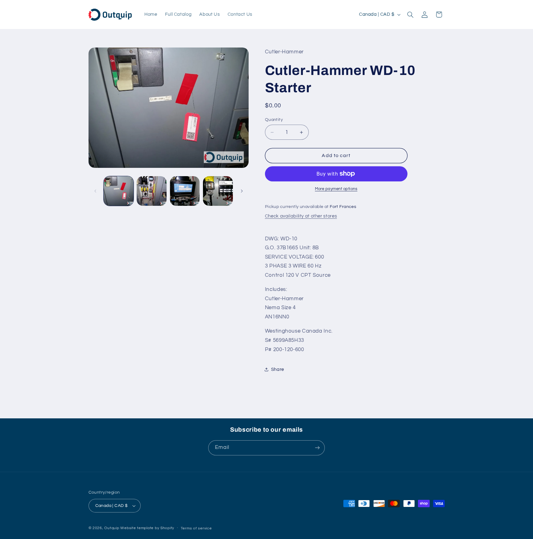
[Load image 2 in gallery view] (152, 191)
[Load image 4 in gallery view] (218, 191)
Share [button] (277, 369)
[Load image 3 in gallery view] (185, 191)
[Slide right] (242, 191)
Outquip (111, 528)
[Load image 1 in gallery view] (119, 191)
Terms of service (196, 528)
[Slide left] (95, 191)
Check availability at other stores (301, 216)
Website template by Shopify (147, 528)
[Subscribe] (317, 447)
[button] (410, 14)
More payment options (336, 189)
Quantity (274, 120)
